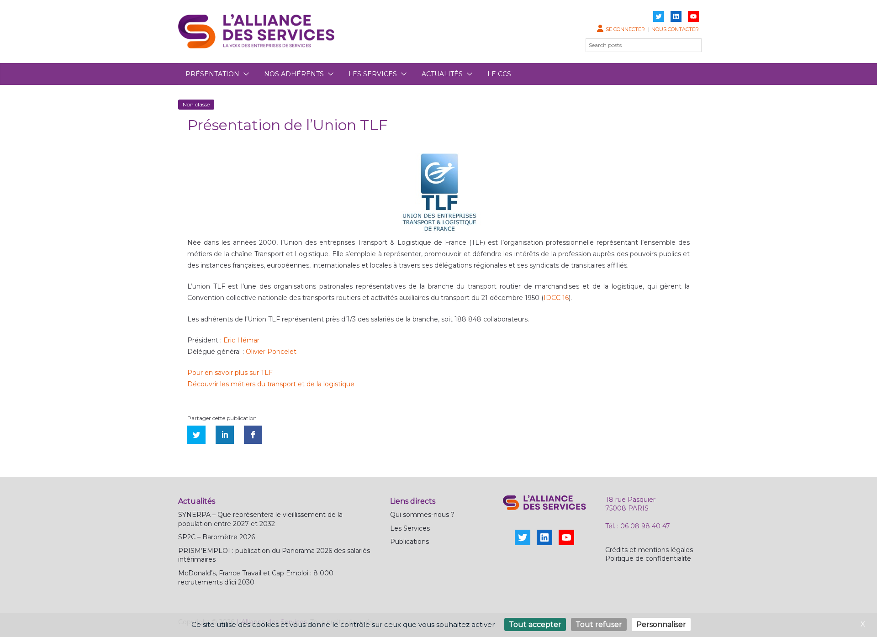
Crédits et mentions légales (649, 550)
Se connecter (625, 29)
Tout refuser (599, 624)
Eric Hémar (241, 340)
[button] (244, 74)
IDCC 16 (556, 298)
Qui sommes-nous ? (422, 515)
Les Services (410, 528)
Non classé (196, 104)
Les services (373, 74)
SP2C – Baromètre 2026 (216, 537)
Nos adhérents (294, 74)
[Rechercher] (689, 45)
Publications (409, 541)
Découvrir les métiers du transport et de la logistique (270, 384)
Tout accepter (535, 624)
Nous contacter (675, 29)
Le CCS (499, 74)
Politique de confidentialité (648, 558)
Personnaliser (661, 624)
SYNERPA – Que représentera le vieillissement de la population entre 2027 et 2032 (260, 519)
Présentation (212, 74)
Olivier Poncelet (271, 351)
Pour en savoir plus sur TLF (230, 373)
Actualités (442, 74)
